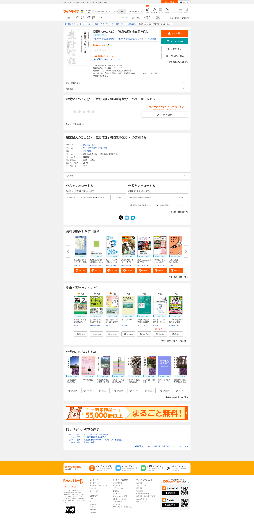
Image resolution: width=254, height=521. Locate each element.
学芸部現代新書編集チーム (99, 265)
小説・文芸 (136, 17)
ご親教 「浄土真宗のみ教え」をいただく (118, 381)
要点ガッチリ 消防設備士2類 (80, 320)
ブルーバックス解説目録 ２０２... (112, 262)
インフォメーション (120, 499)
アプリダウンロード (120, 488)
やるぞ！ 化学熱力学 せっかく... (159, 321)
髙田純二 (77, 325)
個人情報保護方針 (142, 493)
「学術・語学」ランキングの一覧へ (174, 341)
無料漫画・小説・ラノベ (98, 485)
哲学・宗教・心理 (100, 148)
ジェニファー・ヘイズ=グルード (148, 325)
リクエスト (117, 504)
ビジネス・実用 (89, 145)
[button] (80, 270)
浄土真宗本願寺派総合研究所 (104, 38)
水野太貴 (77, 265)
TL (113, 17)
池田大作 (124, 325)
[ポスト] (121, 217)
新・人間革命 (126, 319)
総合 (69, 17)
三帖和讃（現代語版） (149, 380)
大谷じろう (157, 265)
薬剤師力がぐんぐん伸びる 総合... (96, 321)
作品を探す (117, 485)
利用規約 (139, 491)
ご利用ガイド (186, 18)
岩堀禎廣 (172, 325)
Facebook (93, 512)
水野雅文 (109, 325)
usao (171, 265)
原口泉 (164, 265)
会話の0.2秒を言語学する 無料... (80, 261)
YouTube (93, 509)
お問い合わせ (117, 501)
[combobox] (106, 11)
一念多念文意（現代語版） (71, 380)
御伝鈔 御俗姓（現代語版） (134, 380)
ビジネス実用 (147, 18)
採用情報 (139, 488)
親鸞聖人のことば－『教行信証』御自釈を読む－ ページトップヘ (161, 446)
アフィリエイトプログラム (122, 507)
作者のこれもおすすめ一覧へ (176, 397)
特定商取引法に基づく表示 (145, 496)
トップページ (94, 483)
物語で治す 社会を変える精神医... (112, 321)
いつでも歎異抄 (87, 379)
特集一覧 (93, 488)
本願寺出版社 (88, 151)
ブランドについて (142, 485)
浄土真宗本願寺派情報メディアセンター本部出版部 (137, 38)
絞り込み (89, 11)
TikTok (92, 507)
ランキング (94, 491)
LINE (91, 499)
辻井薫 (155, 325)
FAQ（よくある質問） (120, 496)
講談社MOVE (126, 265)
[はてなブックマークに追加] (132, 219)
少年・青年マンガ (80, 18)
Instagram (93, 504)
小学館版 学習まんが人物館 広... (159, 262)
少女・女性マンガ (91, 18)
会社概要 (139, 483)
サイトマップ (141, 501)
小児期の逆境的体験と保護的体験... (143, 321)
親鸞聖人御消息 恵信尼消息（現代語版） (180, 381)
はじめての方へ (175, 18)
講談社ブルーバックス (113, 265)
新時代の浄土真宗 (164, 380)
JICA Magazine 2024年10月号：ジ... (144, 262)
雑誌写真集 (158, 18)
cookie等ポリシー (142, 499)
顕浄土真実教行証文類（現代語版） (103, 381)
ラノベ (124, 17)
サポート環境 (117, 493)
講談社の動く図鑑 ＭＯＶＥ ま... (127, 262)
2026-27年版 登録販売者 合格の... (176, 320)
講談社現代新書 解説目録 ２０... (96, 261)
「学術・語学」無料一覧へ (177, 277)
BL (102, 17)
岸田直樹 (93, 325)
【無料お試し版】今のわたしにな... (175, 262)
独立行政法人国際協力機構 (146, 265)
